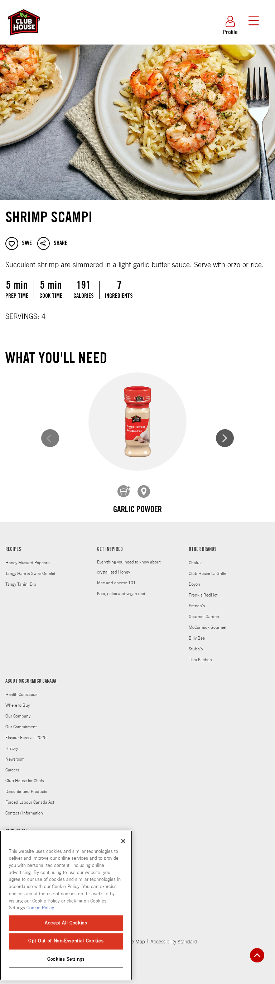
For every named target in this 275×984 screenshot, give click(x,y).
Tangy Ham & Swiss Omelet (30, 573)
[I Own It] (123, 491)
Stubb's (196, 649)
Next (225, 438)
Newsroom (15, 759)
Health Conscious (21, 694)
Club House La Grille (207, 573)
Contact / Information (24, 813)
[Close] (123, 841)
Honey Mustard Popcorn (27, 563)
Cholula (196, 563)
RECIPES (13, 549)
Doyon (194, 584)
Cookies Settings (66, 959)
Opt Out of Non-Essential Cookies (65, 941)
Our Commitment (21, 727)
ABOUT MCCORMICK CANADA (30, 681)
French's (197, 606)
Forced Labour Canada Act (29, 802)
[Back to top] (257, 955)
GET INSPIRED (110, 549)
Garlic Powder (137, 510)
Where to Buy (17, 705)
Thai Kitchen (200, 660)
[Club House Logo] (23, 38)
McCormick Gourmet (207, 627)
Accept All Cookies (66, 923)
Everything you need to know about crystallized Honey (128, 567)
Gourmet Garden (204, 616)
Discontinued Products (26, 791)
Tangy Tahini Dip (20, 584)
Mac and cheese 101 (116, 583)
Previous (50, 438)
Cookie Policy (40, 908)
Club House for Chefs (24, 781)
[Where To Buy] (144, 491)
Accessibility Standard (173, 941)
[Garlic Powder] (137, 422)
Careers (12, 770)
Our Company (17, 716)
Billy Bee (197, 638)
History (11, 748)
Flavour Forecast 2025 (26, 737)
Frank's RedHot (203, 595)
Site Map (135, 941)
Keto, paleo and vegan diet (121, 593)
